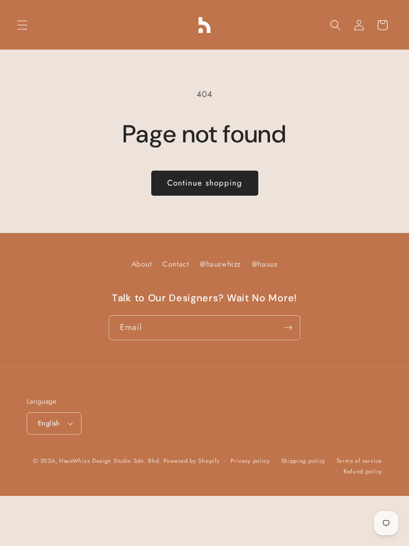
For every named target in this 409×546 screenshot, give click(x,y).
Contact (175, 264)
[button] (22, 25)
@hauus (265, 264)
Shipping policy (303, 460)
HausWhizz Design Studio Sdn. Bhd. (110, 460)
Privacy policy (250, 460)
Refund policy (362, 471)
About (142, 264)
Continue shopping (204, 183)
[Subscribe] (288, 327)
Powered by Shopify (191, 460)
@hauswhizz (220, 264)
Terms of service (359, 460)
